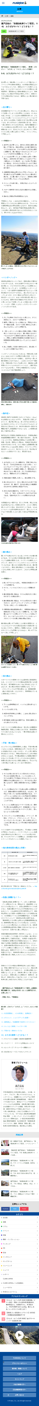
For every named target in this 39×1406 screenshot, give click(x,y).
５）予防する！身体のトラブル (11, 1030)
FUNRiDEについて (19, 1358)
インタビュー (7, 1257)
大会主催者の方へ (20, 1384)
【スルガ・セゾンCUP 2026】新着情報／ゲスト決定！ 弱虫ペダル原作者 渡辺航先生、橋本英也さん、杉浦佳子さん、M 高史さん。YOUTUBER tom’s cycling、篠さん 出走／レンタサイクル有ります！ (20, 1304)
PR (4, 1248)
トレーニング (7, 1265)
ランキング (6, 1244)
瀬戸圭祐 (19, 1086)
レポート (6, 1274)
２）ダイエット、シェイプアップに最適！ (15, 1018)
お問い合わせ (19, 1395)
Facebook (5, 1209)
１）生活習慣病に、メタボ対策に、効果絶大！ (17, 1013)
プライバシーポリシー (19, 1363)
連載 (3, 31)
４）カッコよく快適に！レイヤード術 (14, 1026)
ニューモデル (7, 1287)
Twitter (15, 1209)
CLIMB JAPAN (8, 1279)
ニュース (6, 1270)
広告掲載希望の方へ (19, 1389)
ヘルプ (19, 1374)
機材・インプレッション (11, 1239)
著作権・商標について (19, 1368)
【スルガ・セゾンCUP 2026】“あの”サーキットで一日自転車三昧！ (20, 1320)
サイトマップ (19, 1379)
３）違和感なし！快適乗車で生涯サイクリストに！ (18, 1022)
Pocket (24, 1209)
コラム (5, 1226)
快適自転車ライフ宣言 (16, 31)
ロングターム (7, 1261)
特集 (4, 1235)
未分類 (5, 1217)
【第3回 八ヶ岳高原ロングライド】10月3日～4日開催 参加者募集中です (20, 1314)
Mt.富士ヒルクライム (10, 1292)
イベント (6, 1231)
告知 (4, 1252)
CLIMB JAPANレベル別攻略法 (13, 1283)
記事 (6, 16)
